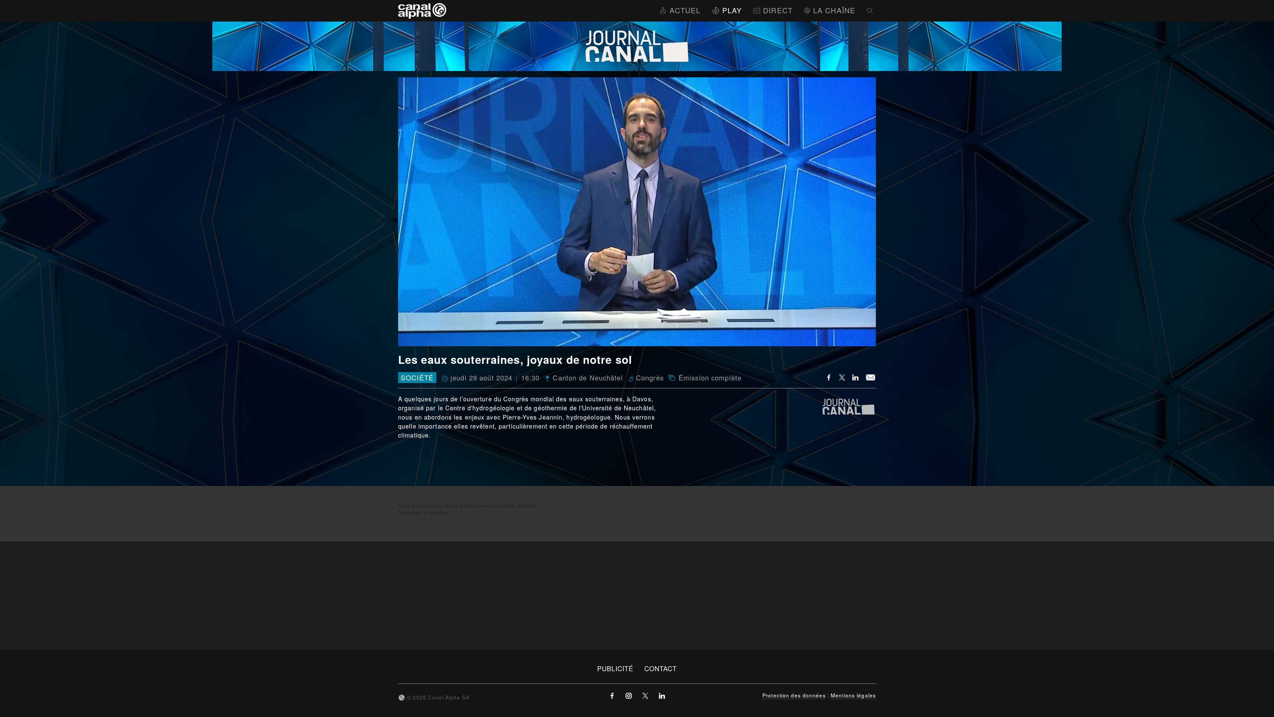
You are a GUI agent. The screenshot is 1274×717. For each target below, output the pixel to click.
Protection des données (794, 695)
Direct (778, 10)
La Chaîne (834, 10)
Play (732, 10)
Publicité (615, 668)
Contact (660, 668)
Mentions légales (853, 695)
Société (417, 377)
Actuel (685, 10)
